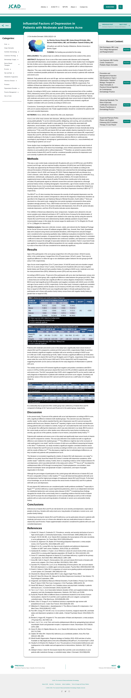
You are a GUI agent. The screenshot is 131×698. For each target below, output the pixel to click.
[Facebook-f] (62, 691)
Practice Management (10, 92)
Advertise (51, 684)
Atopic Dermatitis (9, 48)
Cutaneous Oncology (10, 55)
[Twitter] (65, 691)
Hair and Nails (8, 73)
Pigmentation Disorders (10, 88)
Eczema (6, 69)
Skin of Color (8, 96)
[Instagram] (69, 691)
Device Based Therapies (8, 64)
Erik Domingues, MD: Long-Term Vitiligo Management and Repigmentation (109, 49)
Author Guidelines (66, 684)
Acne (5, 44)
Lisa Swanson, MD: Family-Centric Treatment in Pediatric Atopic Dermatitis (109, 62)
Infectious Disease (9, 80)
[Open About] (76, 7)
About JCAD (45, 684)
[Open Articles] (47, 7)
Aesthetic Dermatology (10, 52)
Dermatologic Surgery (10, 59)
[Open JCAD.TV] (59, 7)
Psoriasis (6, 84)
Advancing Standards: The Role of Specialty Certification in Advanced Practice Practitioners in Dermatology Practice (109, 104)
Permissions (58, 684)
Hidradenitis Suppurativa (11, 77)
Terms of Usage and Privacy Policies (80, 684)
